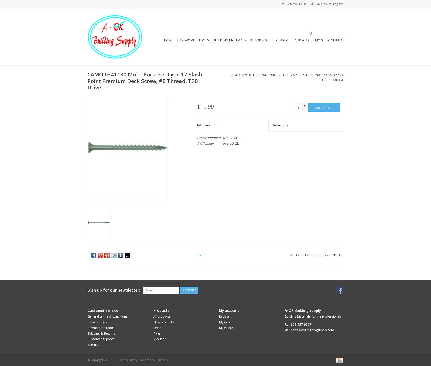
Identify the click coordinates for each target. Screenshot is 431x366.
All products (161, 316)
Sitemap (93, 344)
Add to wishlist (299, 255)
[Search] (311, 33)
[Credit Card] (338, 360)
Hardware (186, 40)
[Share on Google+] (100, 255)
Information (207, 125)
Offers (157, 328)
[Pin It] (107, 255)
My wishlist (227, 328)
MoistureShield (328, 40)
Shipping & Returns (101, 333)
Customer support (101, 339)
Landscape (302, 40)
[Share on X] (127, 255)
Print (337, 255)
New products (163, 322)
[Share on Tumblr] (120, 255)
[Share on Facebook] (93, 255)
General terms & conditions (108, 316)
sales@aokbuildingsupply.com (312, 330)
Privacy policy (97, 322)
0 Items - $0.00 (296, 4)
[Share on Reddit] (114, 255)
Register (225, 316)
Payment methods (101, 328)
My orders (226, 322)
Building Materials (229, 40)
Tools (203, 40)
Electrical (280, 40)
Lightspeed (163, 360)
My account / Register (329, 4)
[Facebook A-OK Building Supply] (339, 290)
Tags (157, 333)
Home (168, 40)
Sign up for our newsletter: (114, 290)
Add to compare (322, 255)
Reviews (280, 125)
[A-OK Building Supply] (115, 37)
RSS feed (159, 339)
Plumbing (258, 40)
